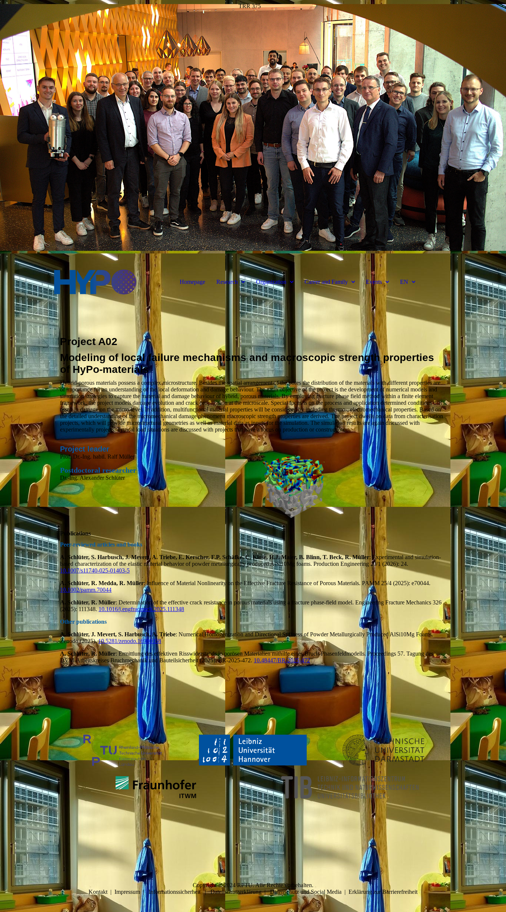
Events (374, 282)
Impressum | (131, 892)
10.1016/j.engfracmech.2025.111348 (141, 609)
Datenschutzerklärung (236, 892)
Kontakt (98, 892)
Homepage (192, 282)
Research (227, 282)
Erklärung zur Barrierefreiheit (383, 892)
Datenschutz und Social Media (306, 892)
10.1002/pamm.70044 (85, 590)
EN (404, 282)
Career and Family (326, 282)
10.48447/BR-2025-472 (282, 660)
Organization (271, 282)
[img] (253, 130)
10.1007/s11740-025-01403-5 (95, 570)
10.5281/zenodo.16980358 (129, 641)
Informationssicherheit (174, 892)
